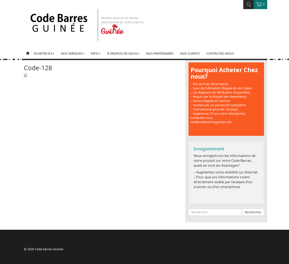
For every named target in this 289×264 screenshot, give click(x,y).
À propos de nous (122, 53)
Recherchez (253, 212)
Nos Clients (190, 53)
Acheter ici (43, 53)
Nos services (71, 53)
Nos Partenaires (159, 53)
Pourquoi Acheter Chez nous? (224, 73)
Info (94, 53)
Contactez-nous (220, 53)
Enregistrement (209, 149)
